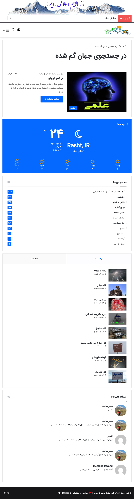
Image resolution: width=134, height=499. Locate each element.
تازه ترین (99, 259)
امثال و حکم (119, 213)
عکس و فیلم (119, 202)
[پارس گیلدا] (118, 30)
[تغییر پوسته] (13, 31)
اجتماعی (121, 197)
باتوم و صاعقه (100, 271)
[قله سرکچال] (117, 333)
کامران (110, 436)
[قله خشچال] (117, 376)
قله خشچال (100, 372)
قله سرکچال (100, 329)
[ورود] (18, 31)
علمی (122, 228)
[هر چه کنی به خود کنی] (117, 319)
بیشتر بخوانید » (52, 99)
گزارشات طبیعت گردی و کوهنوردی (109, 192)
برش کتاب (120, 207)
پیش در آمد (119, 244)
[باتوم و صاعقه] (117, 275)
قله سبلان (101, 285)
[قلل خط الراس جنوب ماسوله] (117, 347)
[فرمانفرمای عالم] (117, 362)
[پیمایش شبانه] (117, 304)
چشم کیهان (55, 78)
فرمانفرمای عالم (99, 358)
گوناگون (121, 239)
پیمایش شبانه (100, 300)
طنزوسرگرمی (119, 223)
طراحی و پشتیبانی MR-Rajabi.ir (73, 493)
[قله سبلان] (117, 290)
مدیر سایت (56, 74)
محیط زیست (119, 218)
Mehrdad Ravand (103, 466)
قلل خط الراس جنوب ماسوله (93, 343)
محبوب (34, 259)
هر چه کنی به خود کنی (107, 18)
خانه (122, 46)
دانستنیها (121, 233)
